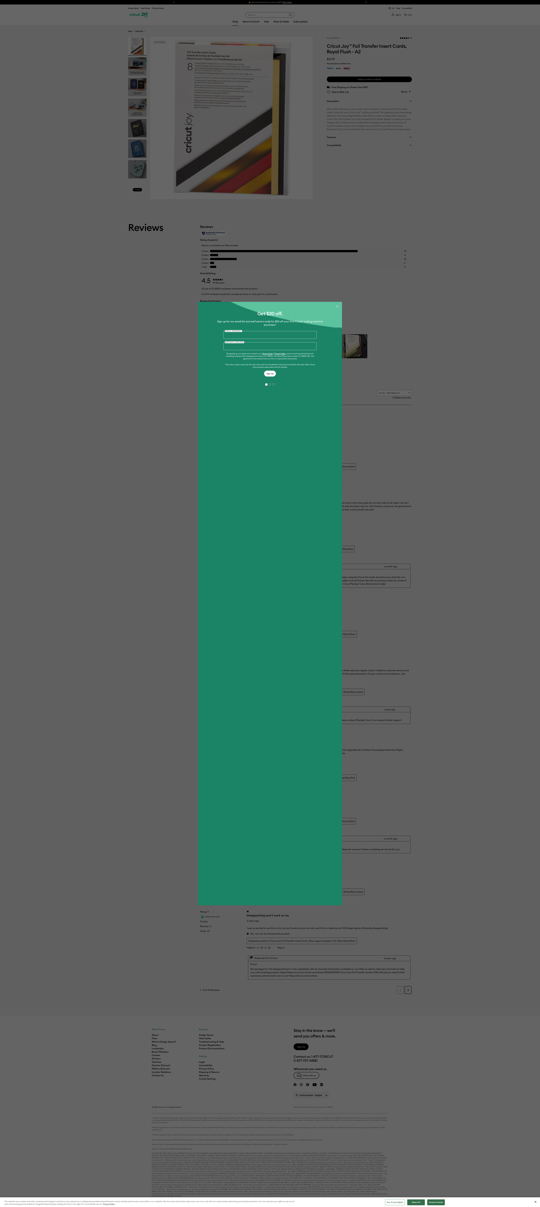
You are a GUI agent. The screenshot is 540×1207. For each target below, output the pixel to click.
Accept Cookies (436, 1202)
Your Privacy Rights (395, 1202)
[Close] (337, 306)
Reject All (416, 1202)
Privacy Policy (280, 354)
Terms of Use (267, 354)
